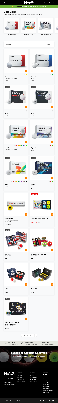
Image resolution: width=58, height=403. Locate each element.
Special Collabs (33, 377)
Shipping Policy (46, 382)
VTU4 (32, 113)
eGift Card (32, 385)
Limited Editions (33, 381)
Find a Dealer (46, 392)
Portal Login (19, 377)
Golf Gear (32, 383)
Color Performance (45, 34)
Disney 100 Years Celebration (39, 218)
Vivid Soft (7, 148)
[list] (29, 343)
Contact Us (45, 376)
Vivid (6, 184)
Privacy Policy (46, 386)
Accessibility (46, 388)
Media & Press (20, 379)
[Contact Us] (50, 2)
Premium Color (28, 34)
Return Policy (46, 384)
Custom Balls (33, 379)
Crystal (33, 184)
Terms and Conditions (48, 390)
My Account (45, 378)
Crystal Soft (34, 148)
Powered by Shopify (16, 400)
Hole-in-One (20, 383)
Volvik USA (9, 400)
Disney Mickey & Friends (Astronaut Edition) (12, 323)
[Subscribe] (45, 360)
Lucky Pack (8, 288)
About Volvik (19, 375)
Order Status (46, 380)
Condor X (33, 77)
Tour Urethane (11, 34)
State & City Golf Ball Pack (38, 254)
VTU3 (6, 113)
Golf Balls (32, 375)
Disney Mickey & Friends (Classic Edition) (12, 219)
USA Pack (8, 254)
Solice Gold (34, 288)
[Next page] (36, 335)
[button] (4, 2)
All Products (32, 387)
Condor (7, 77)
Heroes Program (21, 381)
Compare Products (34, 389)
